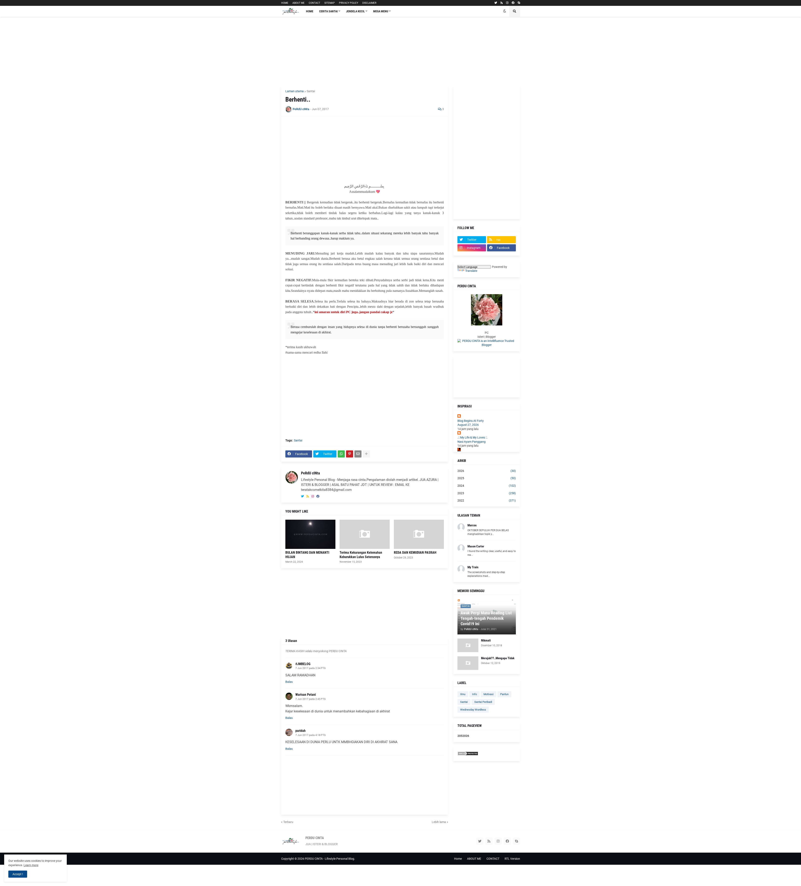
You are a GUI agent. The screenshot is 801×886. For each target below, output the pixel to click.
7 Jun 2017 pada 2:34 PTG (310, 668)
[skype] (519, 3)
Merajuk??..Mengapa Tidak (497, 658)
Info (474, 694)
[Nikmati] (467, 645)
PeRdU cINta (310, 473)
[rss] (501, 3)
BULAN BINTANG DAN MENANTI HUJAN (307, 555)
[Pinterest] (349, 453)
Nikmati (486, 640)
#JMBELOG (302, 664)
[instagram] (507, 3)
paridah (300, 731)
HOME (284, 2)
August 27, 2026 (468, 424)
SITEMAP (329, 2)
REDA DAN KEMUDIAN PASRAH (415, 553)
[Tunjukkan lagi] (366, 453)
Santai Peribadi (483, 701)
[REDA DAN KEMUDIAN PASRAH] (419, 534)
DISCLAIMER (369, 2)
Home (458, 858)
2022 (486, 500)
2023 (486, 493)
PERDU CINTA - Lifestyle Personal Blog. (330, 858)
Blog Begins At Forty (470, 420)
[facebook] (513, 3)
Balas (289, 681)
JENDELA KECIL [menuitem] (355, 11)
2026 (486, 471)
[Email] (357, 453)
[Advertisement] (400, 51)
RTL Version (512, 858)
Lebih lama (439, 822)
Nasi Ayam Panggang (471, 441)
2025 (486, 478)
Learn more (31, 865)
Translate (471, 270)
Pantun (504, 694)
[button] (504, 11)
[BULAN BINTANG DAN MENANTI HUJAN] (310, 534)
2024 (486, 485)
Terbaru (288, 822)
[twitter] (495, 3)
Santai (311, 91)
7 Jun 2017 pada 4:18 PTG (310, 735)
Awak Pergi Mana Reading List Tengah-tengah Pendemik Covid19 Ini (486, 618)
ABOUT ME (298, 2)
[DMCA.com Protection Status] (467, 754)
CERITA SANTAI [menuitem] (328, 11)
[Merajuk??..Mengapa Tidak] (467, 663)
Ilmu (462, 694)
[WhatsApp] (341, 453)
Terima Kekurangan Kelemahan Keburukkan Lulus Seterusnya (361, 555)
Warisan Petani (305, 695)
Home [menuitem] (309, 11)
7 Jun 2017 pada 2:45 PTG (310, 699)
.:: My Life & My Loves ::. (472, 437)
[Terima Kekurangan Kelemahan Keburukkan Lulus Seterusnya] (365, 534)
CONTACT (314, 2)
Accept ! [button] (18, 874)
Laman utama (294, 91)
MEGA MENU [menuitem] (380, 11)
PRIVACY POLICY (348, 2)
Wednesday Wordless (473, 709)
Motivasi (489, 694)
